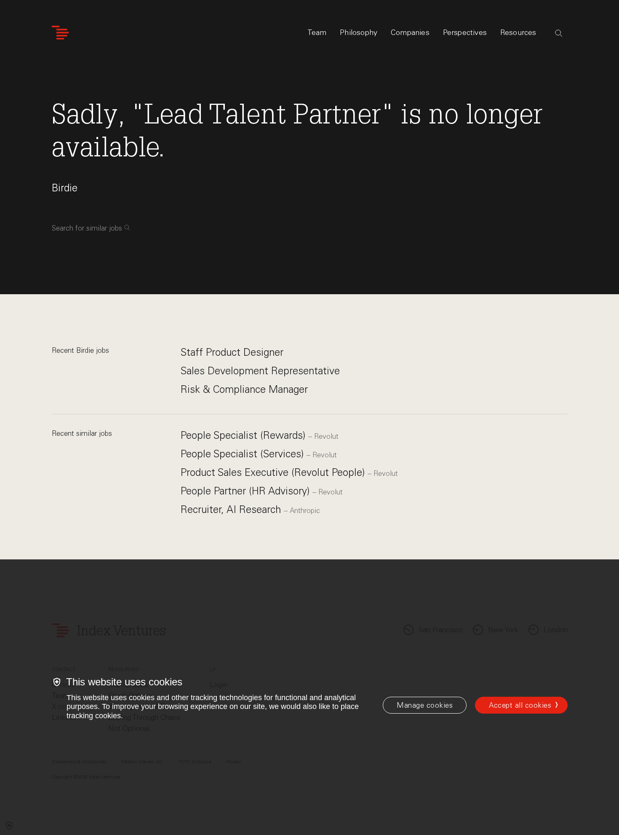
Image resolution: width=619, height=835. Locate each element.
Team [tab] (317, 32)
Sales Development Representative (260, 371)
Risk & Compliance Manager (244, 389)
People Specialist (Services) (244, 454)
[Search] (559, 33)
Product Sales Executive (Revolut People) (274, 472)
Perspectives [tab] (465, 32)
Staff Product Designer (232, 352)
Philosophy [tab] (358, 32)
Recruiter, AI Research (232, 509)
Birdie (64, 188)
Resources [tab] (518, 32)
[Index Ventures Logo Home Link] (60, 33)
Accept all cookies (520, 705)
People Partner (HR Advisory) (246, 491)
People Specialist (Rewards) (244, 435)
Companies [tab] (410, 32)
